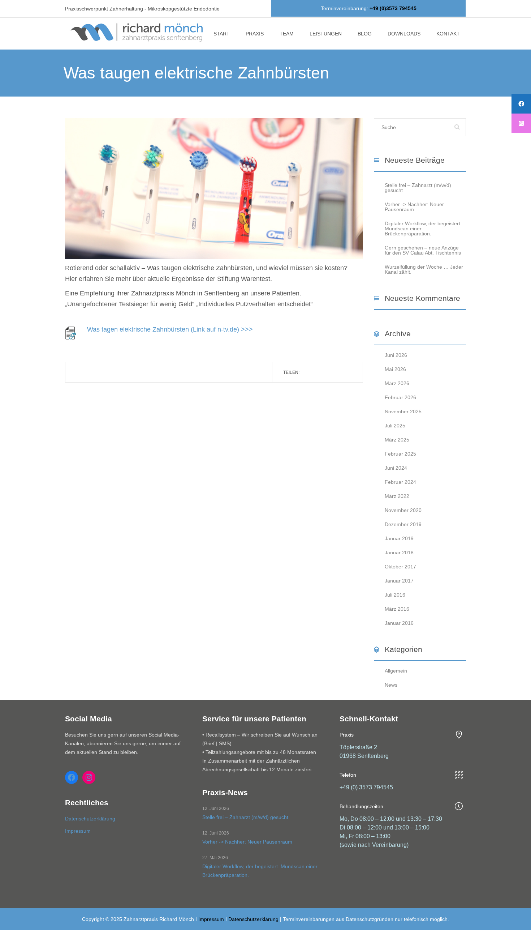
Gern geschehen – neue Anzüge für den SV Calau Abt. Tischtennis (423, 250)
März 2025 (397, 440)
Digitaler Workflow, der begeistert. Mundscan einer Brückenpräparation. (260, 870)
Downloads (404, 34)
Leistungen (326, 34)
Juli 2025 (395, 425)
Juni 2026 (396, 355)
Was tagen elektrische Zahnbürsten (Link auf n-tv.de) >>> (170, 329)
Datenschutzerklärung (90, 819)
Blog (365, 34)
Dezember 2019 (403, 524)
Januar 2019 (399, 538)
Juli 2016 (395, 595)
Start (221, 34)
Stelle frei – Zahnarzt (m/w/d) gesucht (418, 187)
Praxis (255, 34)
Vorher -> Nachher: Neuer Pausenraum (414, 206)
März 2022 (397, 496)
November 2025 (403, 411)
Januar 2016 (399, 623)
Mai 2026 (395, 369)
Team (287, 34)
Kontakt (448, 34)
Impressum (78, 831)
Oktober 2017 (400, 566)
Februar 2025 (400, 454)
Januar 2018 (399, 552)
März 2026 (397, 383)
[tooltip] (521, 104)
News (391, 685)
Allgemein (396, 671)
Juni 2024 (396, 468)
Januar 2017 (399, 581)
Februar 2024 (400, 482)
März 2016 (397, 609)
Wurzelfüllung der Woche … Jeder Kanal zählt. (424, 269)
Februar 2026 (400, 397)
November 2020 (403, 510)
